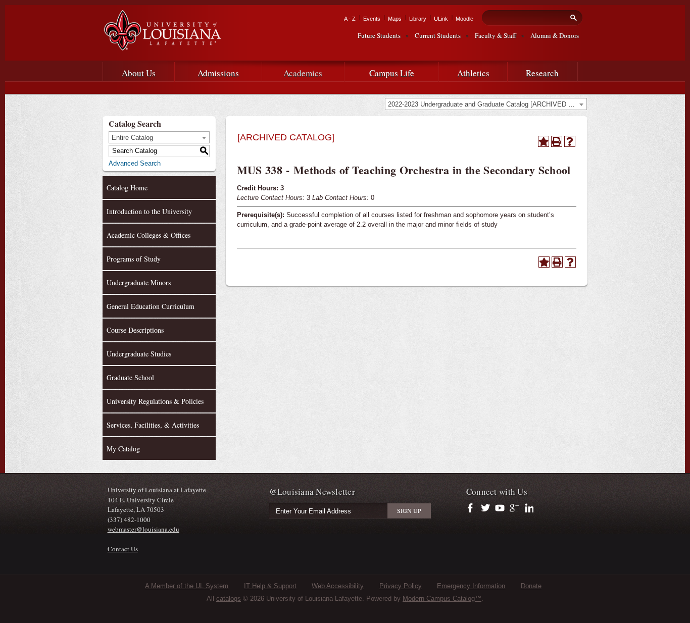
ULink (441, 19)
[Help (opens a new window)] (569, 141)
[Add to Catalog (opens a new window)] (543, 141)
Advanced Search (135, 163)
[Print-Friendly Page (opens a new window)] (556, 141)
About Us (139, 73)
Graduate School (130, 377)
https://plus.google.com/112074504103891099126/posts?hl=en (514, 508)
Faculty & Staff (495, 35)
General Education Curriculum (150, 306)
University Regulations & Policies (155, 401)
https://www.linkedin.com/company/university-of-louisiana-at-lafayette (528, 508)
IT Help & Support (270, 586)
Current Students (438, 35)
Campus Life (391, 73)
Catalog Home (127, 187)
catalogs (228, 598)
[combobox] (486, 104)
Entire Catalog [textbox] (132, 137)
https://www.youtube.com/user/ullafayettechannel (500, 508)
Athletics (473, 73)
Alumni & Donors (554, 35)
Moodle (464, 19)
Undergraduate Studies (139, 353)
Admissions (218, 73)
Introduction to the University (149, 211)
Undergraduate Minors (139, 282)
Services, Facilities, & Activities (153, 425)
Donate (531, 586)
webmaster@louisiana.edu (143, 529)
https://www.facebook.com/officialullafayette (472, 508)
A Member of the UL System (186, 586)
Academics (302, 73)
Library (417, 19)
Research (542, 73)
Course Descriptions (135, 330)
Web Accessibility (338, 586)
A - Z (350, 19)
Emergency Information (471, 586)
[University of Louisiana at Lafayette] (162, 46)
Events (371, 19)
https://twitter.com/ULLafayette (486, 508)
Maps (395, 19)
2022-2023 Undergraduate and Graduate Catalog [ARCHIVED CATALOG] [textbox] (487, 104)
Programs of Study (134, 259)
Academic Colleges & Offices (148, 235)
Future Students (379, 35)
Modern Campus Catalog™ (442, 598)
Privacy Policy (400, 586)
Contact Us (123, 548)
